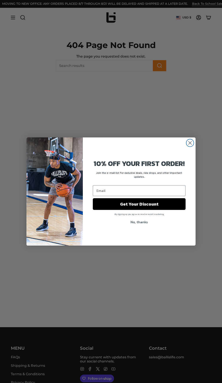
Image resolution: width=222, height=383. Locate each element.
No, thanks (139, 222)
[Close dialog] (190, 143)
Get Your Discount (139, 204)
